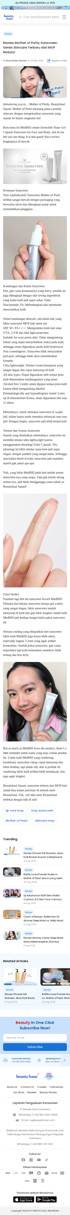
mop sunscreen (42, 810)
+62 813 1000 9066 (21, 1061)
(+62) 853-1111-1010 (42, 1144)
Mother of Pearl (22, 108)
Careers (42, 1087)
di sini (32, 799)
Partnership (56, 1087)
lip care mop (15, 810)
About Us (12, 1087)
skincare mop (44, 821)
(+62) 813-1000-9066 (45, 1114)
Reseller (31, 1092)
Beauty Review (48, 1092)
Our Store (18, 1092)
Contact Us (27, 1087)
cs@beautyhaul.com (42, 1120)
